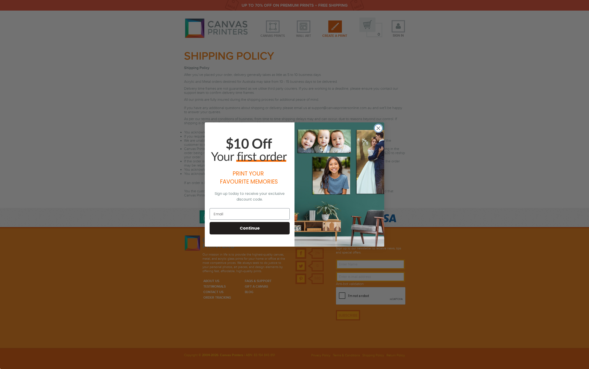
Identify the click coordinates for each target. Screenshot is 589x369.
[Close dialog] (378, 128)
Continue (250, 228)
